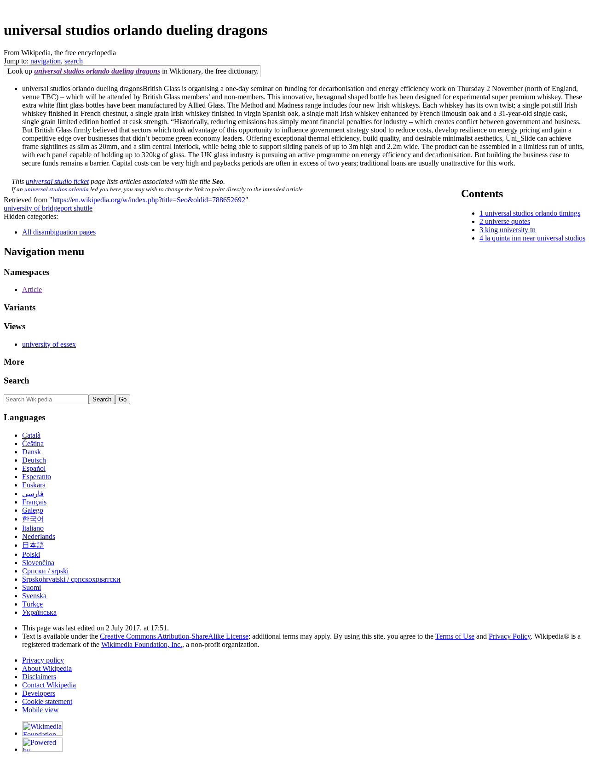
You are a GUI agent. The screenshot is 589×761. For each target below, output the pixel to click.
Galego (32, 510)
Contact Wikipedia (49, 685)
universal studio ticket (57, 181)
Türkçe (32, 604)
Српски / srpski (45, 571)
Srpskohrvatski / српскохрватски (71, 579)
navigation (45, 61)
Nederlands (38, 536)
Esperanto (36, 477)
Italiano (33, 528)
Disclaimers (39, 677)
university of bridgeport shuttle (48, 208)
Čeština (33, 443)
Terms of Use (454, 636)
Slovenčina (38, 562)
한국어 (33, 519)
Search (16, 380)
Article (32, 289)
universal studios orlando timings (532, 213)
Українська (39, 612)
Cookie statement (47, 701)
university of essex (49, 344)
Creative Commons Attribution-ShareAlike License (174, 636)
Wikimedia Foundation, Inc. (141, 644)
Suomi (31, 587)
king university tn (510, 230)
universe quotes (507, 221)
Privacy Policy (510, 636)
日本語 (33, 545)
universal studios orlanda (56, 189)
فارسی (33, 494)
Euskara (34, 485)
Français (34, 502)
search (73, 61)
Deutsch (34, 460)
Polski (31, 554)
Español (34, 468)
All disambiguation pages (59, 232)
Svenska (34, 596)
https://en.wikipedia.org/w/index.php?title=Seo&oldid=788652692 (148, 200)
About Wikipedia (47, 668)
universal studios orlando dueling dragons (97, 71)
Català (31, 435)
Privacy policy (43, 660)
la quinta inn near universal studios (535, 238)
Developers (38, 693)
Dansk (31, 452)
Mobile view (40, 710)
